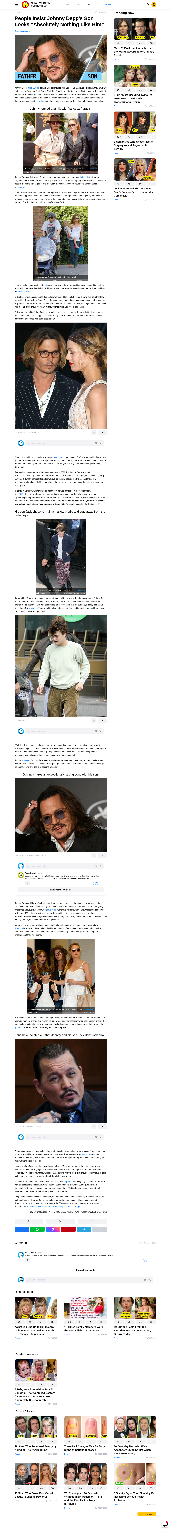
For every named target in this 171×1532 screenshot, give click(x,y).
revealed (33, 608)
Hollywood (34, 88)
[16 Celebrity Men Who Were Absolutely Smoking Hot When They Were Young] (135, 1428)
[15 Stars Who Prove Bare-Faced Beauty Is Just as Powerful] (36, 1474)
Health (66, 1454)
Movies (117, 1458)
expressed (57, 457)
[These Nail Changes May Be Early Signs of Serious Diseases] (85, 1428)
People (17, 12)
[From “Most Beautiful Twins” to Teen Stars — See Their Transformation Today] (135, 76)
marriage (21, 187)
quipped (18, 1027)
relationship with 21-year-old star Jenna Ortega (53, 1207)
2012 (62, 180)
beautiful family (23, 292)
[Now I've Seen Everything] (36, 4)
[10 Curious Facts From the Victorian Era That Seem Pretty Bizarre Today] (135, 1308)
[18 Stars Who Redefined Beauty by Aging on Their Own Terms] (36, 1428)
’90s (46, 285)
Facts (116, 1338)
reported (68, 1181)
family (40, 101)
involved (51, 910)
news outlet (85, 1154)
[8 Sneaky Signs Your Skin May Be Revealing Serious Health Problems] (135, 1474)
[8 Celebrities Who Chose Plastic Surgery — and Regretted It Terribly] (135, 123)
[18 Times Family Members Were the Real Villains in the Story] (85, 1308)
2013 (20, 494)
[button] (29, 1221)
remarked (26, 760)
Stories (67, 1334)
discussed (19, 928)
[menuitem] (68, 4)
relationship (83, 177)
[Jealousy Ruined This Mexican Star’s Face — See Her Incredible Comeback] (135, 170)
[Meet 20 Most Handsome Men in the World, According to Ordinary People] (135, 29)
